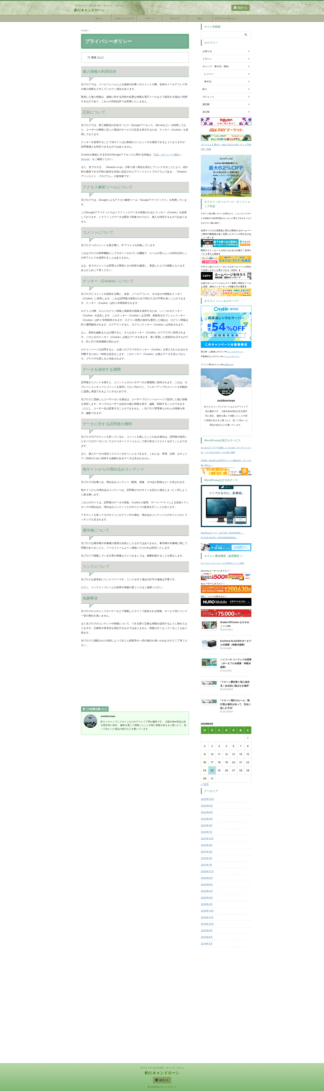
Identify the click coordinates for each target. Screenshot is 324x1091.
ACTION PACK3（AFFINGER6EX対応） (219, 537)
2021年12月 (207, 838)
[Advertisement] (135, 677)
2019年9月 (207, 930)
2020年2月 (207, 904)
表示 (100, 57)
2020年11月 (207, 871)
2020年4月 (207, 897)
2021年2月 (206, 858)
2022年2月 (206, 825)
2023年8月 (207, 812)
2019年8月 (207, 937)
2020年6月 (207, 884)
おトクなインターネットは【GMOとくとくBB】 (223, 563)
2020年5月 (207, 891)
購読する (242, 7)
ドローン (149, 18)
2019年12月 (207, 910)
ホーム (98, 18)
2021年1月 (206, 864)
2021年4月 (206, 845)
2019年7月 (206, 943)
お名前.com (228, 364)
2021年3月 (206, 851)
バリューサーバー (231, 356)
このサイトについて (124, 18)
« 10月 (205, 784)
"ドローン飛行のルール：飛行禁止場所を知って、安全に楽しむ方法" (235, 704)
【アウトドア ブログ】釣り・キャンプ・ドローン (162, 1068)
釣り (200, 18)
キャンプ (174, 18)
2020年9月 (207, 877)
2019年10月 (207, 923)
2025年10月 (207, 799)
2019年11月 (207, 917)
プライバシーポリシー (225, 18)
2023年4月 (207, 818)
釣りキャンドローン (89, 10)
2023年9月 (207, 805)
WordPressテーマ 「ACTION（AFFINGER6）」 (222, 533)
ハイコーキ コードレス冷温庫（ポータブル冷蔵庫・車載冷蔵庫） (235, 663)
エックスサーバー (235, 351)
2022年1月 (206, 831)
